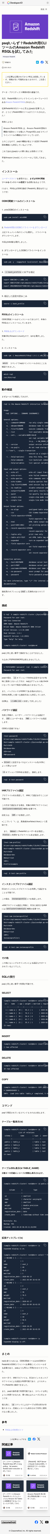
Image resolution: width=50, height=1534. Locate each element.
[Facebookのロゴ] (36, 1522)
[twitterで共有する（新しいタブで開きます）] (46, 62)
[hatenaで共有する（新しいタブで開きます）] (37, 62)
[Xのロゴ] (41, 1522)
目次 (42, 9)
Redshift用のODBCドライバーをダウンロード (25, 227)
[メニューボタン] (3, 2)
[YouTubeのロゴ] (47, 1522)
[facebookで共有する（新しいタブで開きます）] (42, 62)
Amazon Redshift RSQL (15, 102)
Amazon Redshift (9, 57)
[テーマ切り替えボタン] (47, 2)
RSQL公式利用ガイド (14, 1429)
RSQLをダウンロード (14, 331)
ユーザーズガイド (9, 178)
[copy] (44, 216)
